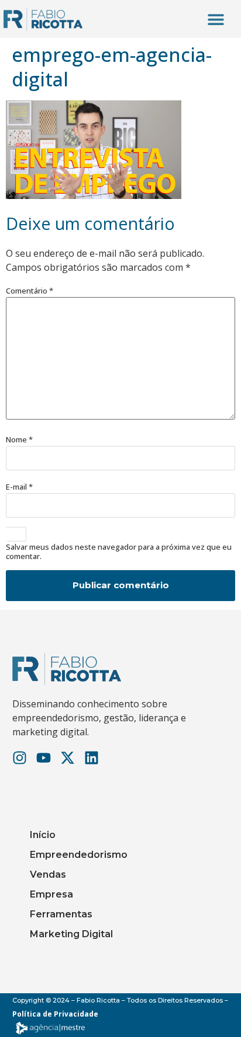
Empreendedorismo (79, 854)
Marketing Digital (71, 934)
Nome (19, 440)
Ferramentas (61, 914)
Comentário (29, 291)
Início (43, 834)
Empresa (51, 894)
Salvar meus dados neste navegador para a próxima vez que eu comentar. (119, 552)
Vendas (48, 874)
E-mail (19, 487)
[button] (215, 19)
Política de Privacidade (55, 1014)
